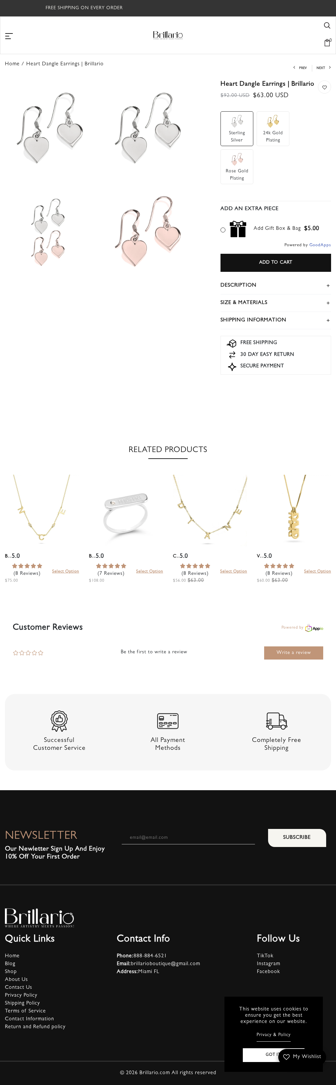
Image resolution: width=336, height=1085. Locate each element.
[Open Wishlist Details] (302, 33)
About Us (16, 980)
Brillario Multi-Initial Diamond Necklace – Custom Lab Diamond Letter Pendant (8, 556)
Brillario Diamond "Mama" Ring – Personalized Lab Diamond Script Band (92, 556)
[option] (42, 537)
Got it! (274, 1055)
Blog (10, 964)
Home (12, 956)
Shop (11, 972)
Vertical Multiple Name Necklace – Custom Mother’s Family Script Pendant (260, 556)
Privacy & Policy (274, 1035)
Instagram (268, 964)
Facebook (268, 972)
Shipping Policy (22, 1003)
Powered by (293, 628)
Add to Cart (275, 262)
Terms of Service (25, 1011)
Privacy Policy (21, 995)
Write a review (294, 653)
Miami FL (138, 972)
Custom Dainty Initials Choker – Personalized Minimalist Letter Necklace (176, 556)
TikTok (265, 956)
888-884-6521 (142, 956)
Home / (15, 64)
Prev (303, 68)
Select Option (65, 572)
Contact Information (29, 1019)
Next (321, 68)
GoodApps (320, 245)
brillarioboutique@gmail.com (158, 964)
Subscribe (297, 837)
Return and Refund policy (35, 1027)
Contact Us (18, 987)
